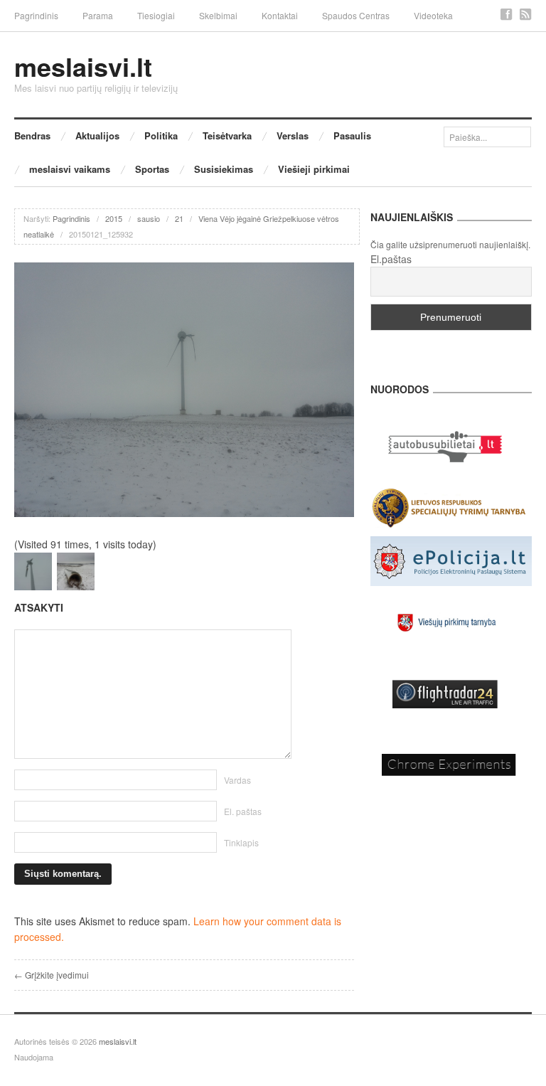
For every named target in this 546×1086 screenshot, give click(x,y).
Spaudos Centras (356, 15)
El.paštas (391, 259)
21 (179, 218)
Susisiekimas (223, 169)
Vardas (237, 780)
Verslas (293, 135)
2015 (113, 218)
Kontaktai (280, 15)
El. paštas (243, 811)
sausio (148, 218)
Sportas (152, 169)
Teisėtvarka (227, 135)
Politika (161, 135)
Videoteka (433, 15)
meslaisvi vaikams (69, 169)
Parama (97, 15)
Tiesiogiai (156, 15)
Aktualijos (97, 135)
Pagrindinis (36, 15)
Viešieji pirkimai (314, 169)
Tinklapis (241, 842)
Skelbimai (218, 15)
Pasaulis (352, 135)
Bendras (32, 135)
